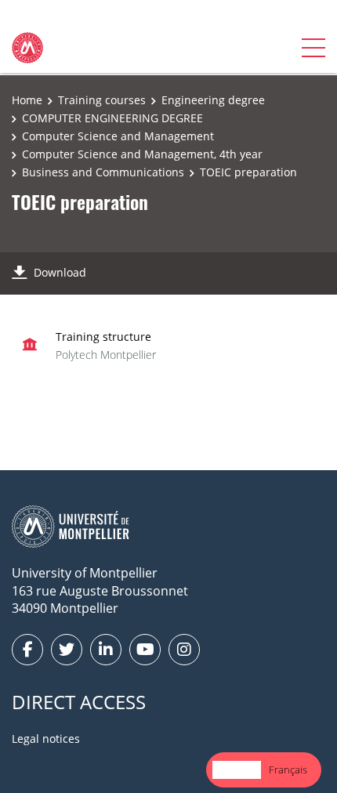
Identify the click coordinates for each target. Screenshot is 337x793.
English (236, 769)
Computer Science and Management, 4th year (142, 154)
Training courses (102, 99)
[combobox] (236, 770)
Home (27, 99)
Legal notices (46, 738)
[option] (288, 770)
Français (288, 769)
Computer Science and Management (118, 136)
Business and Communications (103, 172)
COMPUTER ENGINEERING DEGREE (112, 117)
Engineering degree (213, 99)
